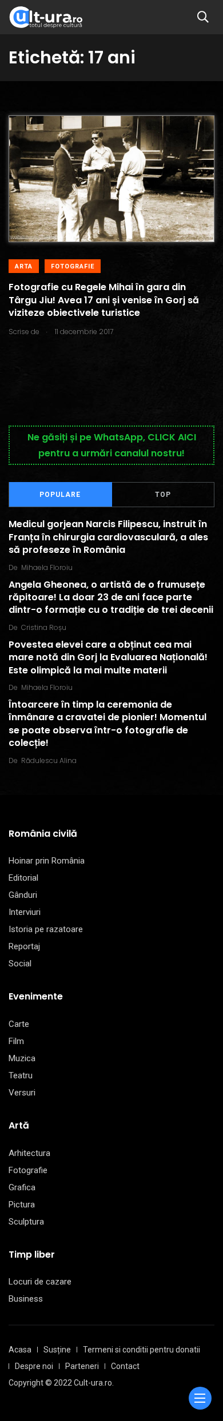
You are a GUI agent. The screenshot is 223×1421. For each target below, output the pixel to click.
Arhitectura (29, 1153)
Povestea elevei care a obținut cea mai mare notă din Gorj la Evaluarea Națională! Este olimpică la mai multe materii (108, 657)
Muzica (22, 1058)
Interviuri (25, 912)
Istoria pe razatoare (46, 929)
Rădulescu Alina (49, 760)
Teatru (21, 1075)
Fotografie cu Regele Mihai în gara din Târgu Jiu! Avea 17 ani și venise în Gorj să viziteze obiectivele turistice (104, 300)
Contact (125, 1366)
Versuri (22, 1092)
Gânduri (23, 895)
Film (16, 1041)
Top (163, 495)
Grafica (22, 1187)
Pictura (22, 1204)
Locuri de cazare (40, 1282)
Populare (60, 495)
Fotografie (72, 266)
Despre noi (34, 1366)
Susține (57, 1349)
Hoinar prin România (47, 861)
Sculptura (26, 1222)
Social (20, 963)
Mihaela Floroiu (47, 567)
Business (26, 1299)
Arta (24, 266)
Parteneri (82, 1366)
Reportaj (24, 946)
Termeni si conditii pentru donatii (141, 1349)
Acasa (20, 1349)
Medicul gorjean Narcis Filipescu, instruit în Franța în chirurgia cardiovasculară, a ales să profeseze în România (108, 537)
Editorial (23, 878)
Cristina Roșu (43, 627)
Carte (19, 1024)
